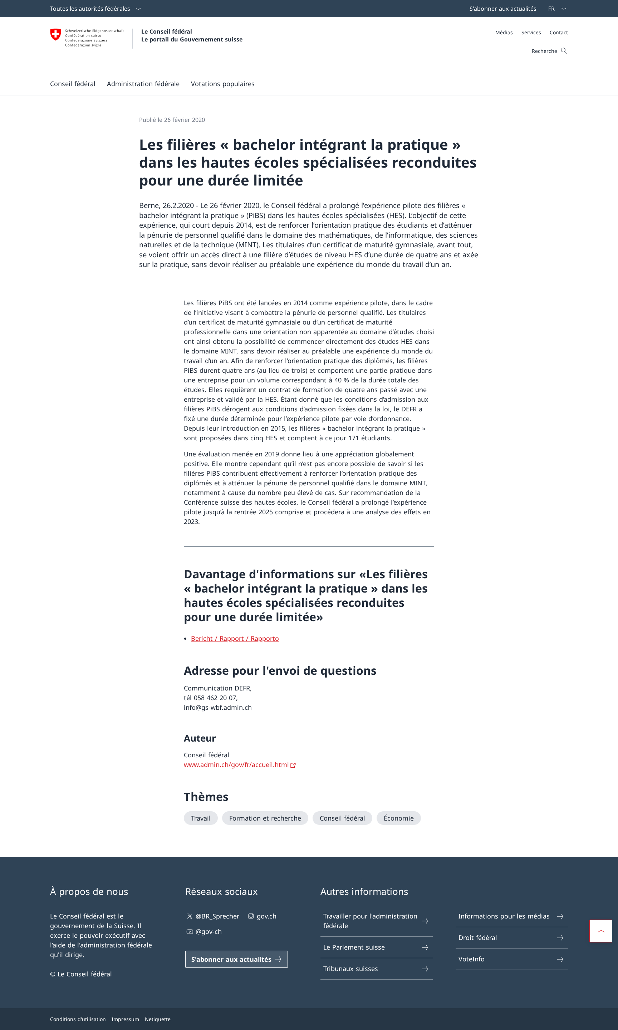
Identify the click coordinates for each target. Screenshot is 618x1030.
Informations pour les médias (504, 916)
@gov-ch (209, 931)
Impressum (125, 1019)
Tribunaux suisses (350, 968)
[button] (72, 83)
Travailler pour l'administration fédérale (370, 921)
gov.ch (266, 916)
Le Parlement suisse (354, 947)
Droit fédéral (477, 937)
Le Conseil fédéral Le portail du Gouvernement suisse (191, 35)
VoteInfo (471, 959)
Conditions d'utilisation (78, 1019)
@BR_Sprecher (217, 916)
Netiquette (158, 1019)
